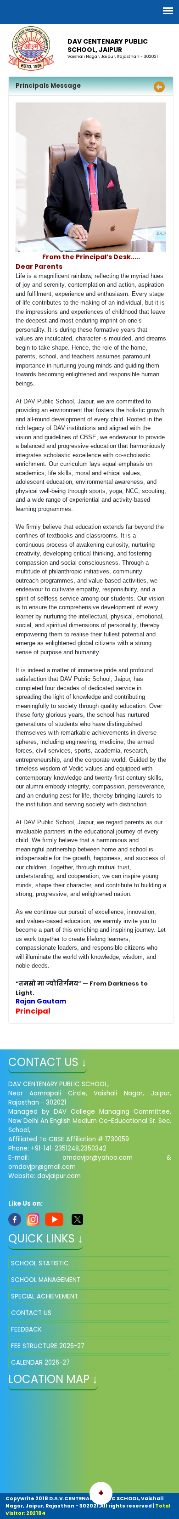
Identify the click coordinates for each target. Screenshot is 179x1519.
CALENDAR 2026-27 (40, 1362)
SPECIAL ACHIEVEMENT (44, 1296)
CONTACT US (31, 1313)
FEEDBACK (26, 1329)
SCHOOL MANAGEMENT (45, 1279)
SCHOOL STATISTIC (40, 1263)
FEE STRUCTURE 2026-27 (47, 1346)
